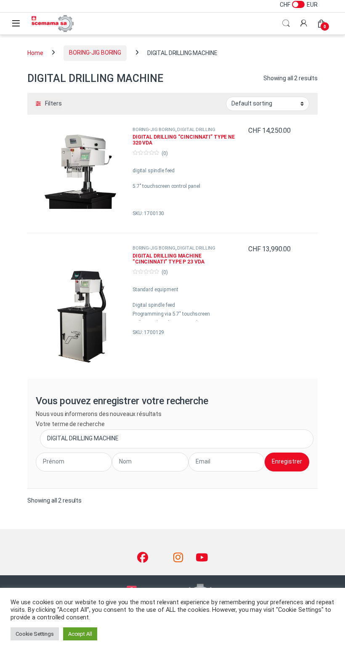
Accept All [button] (80, 634)
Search (286, 23)
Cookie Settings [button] (35, 634)
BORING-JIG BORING (95, 52)
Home (35, 52)
